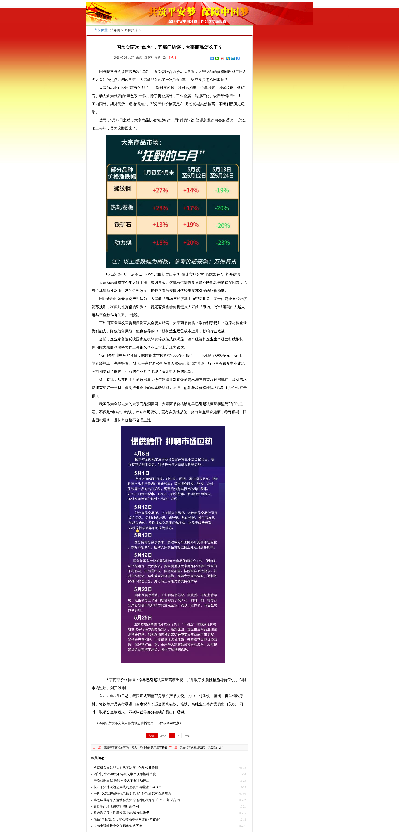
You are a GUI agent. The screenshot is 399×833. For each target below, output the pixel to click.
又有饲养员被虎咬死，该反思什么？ (202, 747)
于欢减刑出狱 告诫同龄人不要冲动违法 (121, 780)
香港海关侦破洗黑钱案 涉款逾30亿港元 (121, 813)
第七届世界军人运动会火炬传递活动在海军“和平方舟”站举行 (137, 800)
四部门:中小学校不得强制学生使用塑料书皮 (125, 774)
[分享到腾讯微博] (233, 58)
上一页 (163, 735)
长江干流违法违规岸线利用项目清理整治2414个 (127, 787)
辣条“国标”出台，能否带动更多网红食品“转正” (127, 819)
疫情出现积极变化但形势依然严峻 (118, 826)
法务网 (115, 30)
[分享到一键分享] (238, 58)
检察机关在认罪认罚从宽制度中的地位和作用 (126, 767)
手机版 (172, 57)
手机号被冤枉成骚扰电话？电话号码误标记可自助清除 (132, 793)
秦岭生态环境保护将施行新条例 (116, 806)
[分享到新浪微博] (222, 58)
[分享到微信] (217, 58)
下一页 (187, 735)
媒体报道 (131, 30)
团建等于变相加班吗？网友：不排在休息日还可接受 (135, 747)
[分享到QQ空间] (228, 58)
